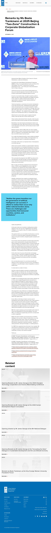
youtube (41, 516)
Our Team (6, 501)
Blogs (25, 504)
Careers (5, 514)
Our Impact (32, 2)
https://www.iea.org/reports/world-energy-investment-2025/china (24, 351)
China (6, 2)
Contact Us (6, 518)
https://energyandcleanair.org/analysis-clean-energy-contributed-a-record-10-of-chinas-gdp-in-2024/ (24, 355)
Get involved (39, 2)
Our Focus (16, 499)
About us (5, 499)
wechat (37, 516)
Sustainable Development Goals (17, 502)
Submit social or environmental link (41, 509)
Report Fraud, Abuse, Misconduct (41, 507)
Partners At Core (7, 508)
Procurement (6, 516)
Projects (25, 503)
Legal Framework (7, 503)
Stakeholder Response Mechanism (8, 521)
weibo (39, 516)
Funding (5, 504)
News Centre (26, 499)
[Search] (46, 501)
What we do (25, 2)
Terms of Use (44, 513)
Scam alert (45, 511)
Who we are (18, 2)
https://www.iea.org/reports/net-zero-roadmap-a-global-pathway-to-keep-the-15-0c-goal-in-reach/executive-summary (25, 347)
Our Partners (6, 506)
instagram (46, 516)
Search (48, 3)
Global (46, 3)
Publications (26, 501)
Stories (25, 506)
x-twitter (35, 516)
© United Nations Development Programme (11, 527)
